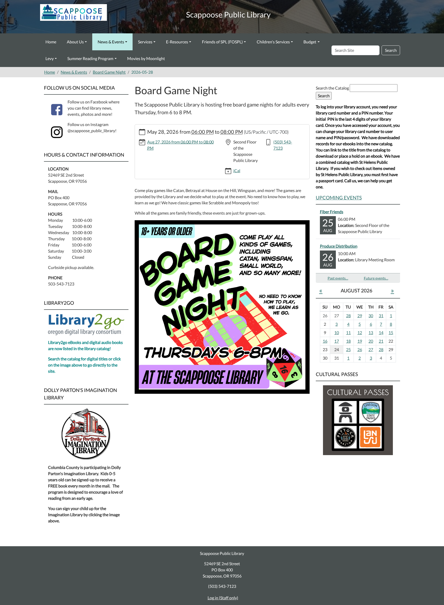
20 (370, 341)
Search (391, 50)
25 (348, 349)
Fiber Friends (331, 211)
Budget (309, 41)
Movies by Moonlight (146, 58)
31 (381, 315)
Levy (49, 58)
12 (359, 332)
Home (50, 41)
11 (348, 332)
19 (359, 341)
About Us (75, 41)
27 (370, 349)
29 (359, 315)
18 (348, 341)
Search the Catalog (333, 87)
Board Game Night (109, 72)
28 (348, 315)
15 (390, 332)
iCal (236, 170)
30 (370, 315)
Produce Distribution (338, 246)
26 (359, 349)
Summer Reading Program (90, 58)
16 (325, 341)
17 (336, 341)
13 (370, 332)
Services (145, 41)
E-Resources (177, 41)
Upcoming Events (339, 197)
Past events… (338, 278)
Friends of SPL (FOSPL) (222, 41)
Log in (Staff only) (223, 597)
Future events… (376, 278)
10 (336, 332)
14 (381, 332)
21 (381, 341)
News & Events (111, 41)
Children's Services (273, 41)
